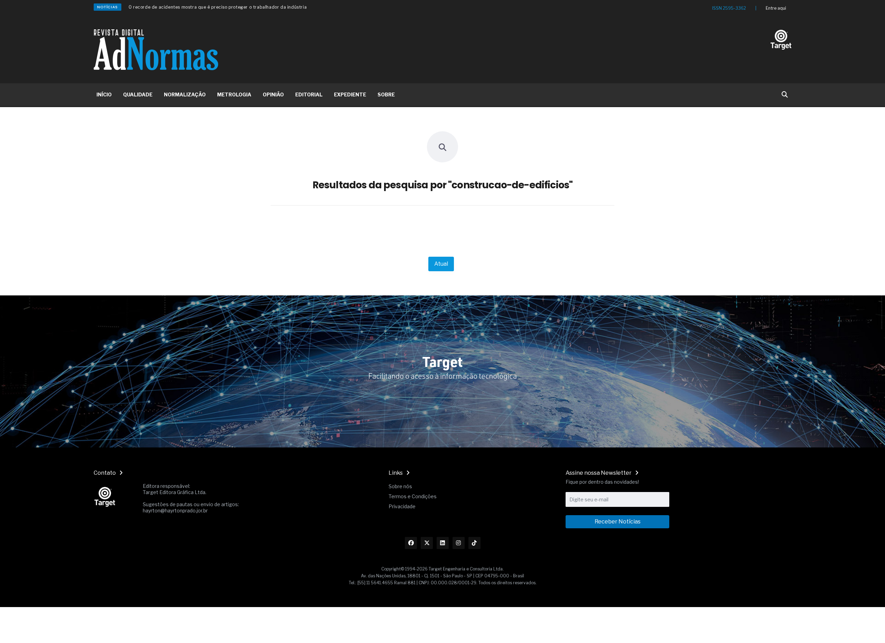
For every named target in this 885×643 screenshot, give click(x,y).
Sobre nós (400, 486)
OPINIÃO (273, 94)
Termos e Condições (413, 496)
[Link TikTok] (474, 543)
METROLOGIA (234, 94)
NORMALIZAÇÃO (185, 94)
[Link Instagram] (459, 543)
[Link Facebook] (411, 543)
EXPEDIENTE (350, 94)
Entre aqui (776, 8)
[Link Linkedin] (443, 543)
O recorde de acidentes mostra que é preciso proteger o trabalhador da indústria (218, 7)
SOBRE (386, 94)
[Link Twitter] (427, 543)
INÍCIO (104, 94)
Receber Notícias (618, 521)
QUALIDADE (137, 94)
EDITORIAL (309, 94)
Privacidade (402, 506)
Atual (441, 264)
